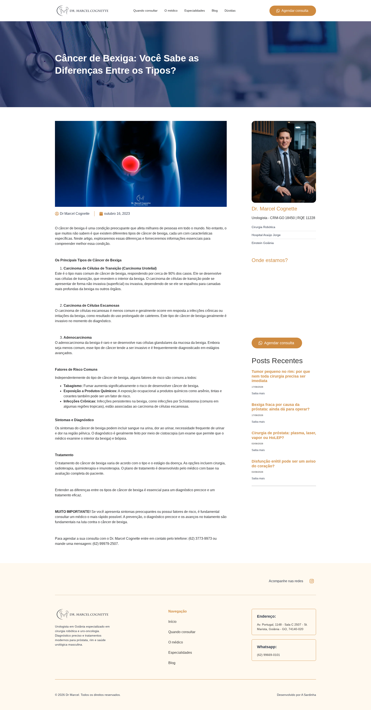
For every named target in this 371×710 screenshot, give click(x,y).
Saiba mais (258, 393)
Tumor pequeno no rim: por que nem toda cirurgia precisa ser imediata (281, 376)
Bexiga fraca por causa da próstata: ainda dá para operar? (281, 406)
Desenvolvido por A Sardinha (296, 694)
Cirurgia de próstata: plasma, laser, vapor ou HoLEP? (284, 435)
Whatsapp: (267, 647)
